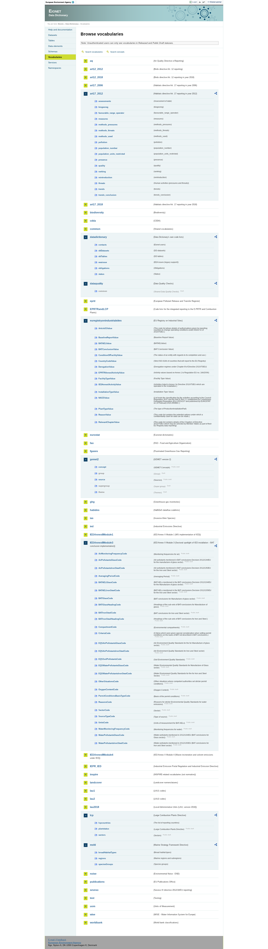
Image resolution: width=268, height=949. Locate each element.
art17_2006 (96, 85)
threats (101, 183)
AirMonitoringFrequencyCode (112, 553)
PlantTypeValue (105, 409)
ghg (92, 502)
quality (101, 166)
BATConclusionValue (108, 349)
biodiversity (97, 212)
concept (102, 467)
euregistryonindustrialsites (106, 320)
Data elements (55, 46)
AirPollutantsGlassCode (109, 560)
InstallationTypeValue (108, 392)
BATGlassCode (105, 598)
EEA (61, 2)
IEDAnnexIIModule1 (101, 534)
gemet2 (94, 459)
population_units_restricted (111, 154)
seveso (94, 890)
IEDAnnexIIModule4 (101, 754)
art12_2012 (96, 69)
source (101, 479)
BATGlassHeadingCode (109, 605)
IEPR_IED (95, 766)
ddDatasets (103, 251)
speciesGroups (105, 864)
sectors (101, 835)
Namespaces (54, 68)
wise (92, 914)
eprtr (93, 301)
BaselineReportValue (108, 337)
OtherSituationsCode (108, 681)
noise (93, 873)
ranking (102, 171)
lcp (92, 815)
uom (92, 906)
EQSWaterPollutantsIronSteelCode (115, 673)
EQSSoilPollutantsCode (109, 659)
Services (52, 62)
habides (94, 510)
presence (102, 160)
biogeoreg (103, 107)
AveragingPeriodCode (109, 576)
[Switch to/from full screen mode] (204, 2)
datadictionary (98, 237)
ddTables (102, 256)
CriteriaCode (104, 633)
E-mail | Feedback (57, 939)
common (95, 229)
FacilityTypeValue (106, 378)
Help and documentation (60, 29)
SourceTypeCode (106, 716)
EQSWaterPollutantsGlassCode (113, 665)
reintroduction (105, 177)
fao (92, 443)
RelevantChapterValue (108, 422)
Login (194, 2)
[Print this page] (200, 2)
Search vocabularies (94, 52)
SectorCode (104, 710)
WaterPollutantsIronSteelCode (112, 743)
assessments (104, 101)
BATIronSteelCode (107, 613)
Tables (51, 40)
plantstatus (103, 829)
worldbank (96, 922)
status (101, 274)
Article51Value (105, 328)
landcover (96, 782)
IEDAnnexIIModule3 (101, 542)
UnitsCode (103, 722)
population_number (107, 148)
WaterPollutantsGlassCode (111, 735)
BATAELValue (104, 343)
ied (92, 526)
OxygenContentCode (108, 689)
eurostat (95, 435)
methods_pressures (107, 124)
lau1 (92, 790)
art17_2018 (96, 204)
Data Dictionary (71, 24)
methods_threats (106, 130)
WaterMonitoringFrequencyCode (114, 729)
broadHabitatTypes (107, 852)
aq (91, 61)
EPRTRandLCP (99, 309)
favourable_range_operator (111, 113)
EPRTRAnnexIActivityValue (111, 373)
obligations (103, 268)
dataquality (96, 283)
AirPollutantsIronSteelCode (111, 568)
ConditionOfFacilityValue (110, 355)
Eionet (60, 24)
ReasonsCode (105, 702)
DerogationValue (106, 367)
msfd (93, 845)
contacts (102, 245)
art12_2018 (96, 77)
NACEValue (103, 398)
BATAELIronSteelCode (109, 590)
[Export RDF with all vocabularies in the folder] (215, 94)
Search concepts (117, 52)
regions (102, 858)
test (92, 898)
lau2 (92, 799)
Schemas (52, 51)
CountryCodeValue (107, 361)
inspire (94, 774)
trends (101, 189)
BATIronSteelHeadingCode (111, 619)
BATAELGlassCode (107, 582)
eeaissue (102, 262)
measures (103, 119)
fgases (94, 451)
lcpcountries (104, 823)
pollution (102, 142)
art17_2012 (96, 93)
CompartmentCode (107, 627)
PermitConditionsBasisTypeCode (114, 696)
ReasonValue (104, 415)
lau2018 (94, 807)
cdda (93, 220)
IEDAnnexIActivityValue (109, 384)
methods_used (105, 136)
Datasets (52, 35)
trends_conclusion (107, 195)
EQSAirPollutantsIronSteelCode (113, 651)
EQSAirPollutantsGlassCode (112, 643)
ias (91, 518)
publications (97, 881)
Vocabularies (55, 57)
